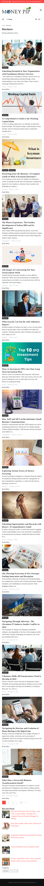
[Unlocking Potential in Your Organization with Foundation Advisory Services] (22, 53)
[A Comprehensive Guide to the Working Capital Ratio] (22, 103)
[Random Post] (36, 19)
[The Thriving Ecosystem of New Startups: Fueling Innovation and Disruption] (22, 556)
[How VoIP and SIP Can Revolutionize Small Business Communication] (22, 402)
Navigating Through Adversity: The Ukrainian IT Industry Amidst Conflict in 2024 (20, 624)
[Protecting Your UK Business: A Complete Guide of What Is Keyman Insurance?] (22, 154)
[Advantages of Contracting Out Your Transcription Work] (22, 255)
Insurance (12, 170)
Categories (5, 868)
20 (21, 802)
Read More (5, 89)
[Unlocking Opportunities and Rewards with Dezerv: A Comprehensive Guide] (22, 505)
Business (5, 67)
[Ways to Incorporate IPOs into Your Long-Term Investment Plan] (22, 353)
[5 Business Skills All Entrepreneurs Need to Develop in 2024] (22, 658)
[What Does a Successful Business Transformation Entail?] (22, 762)
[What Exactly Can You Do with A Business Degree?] (22, 303)
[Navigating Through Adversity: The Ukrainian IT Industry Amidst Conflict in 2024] (22, 605)
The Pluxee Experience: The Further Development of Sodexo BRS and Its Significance (18, 225)
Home (3, 25)
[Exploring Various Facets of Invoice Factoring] (22, 453)
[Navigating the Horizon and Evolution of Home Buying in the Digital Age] (22, 710)
